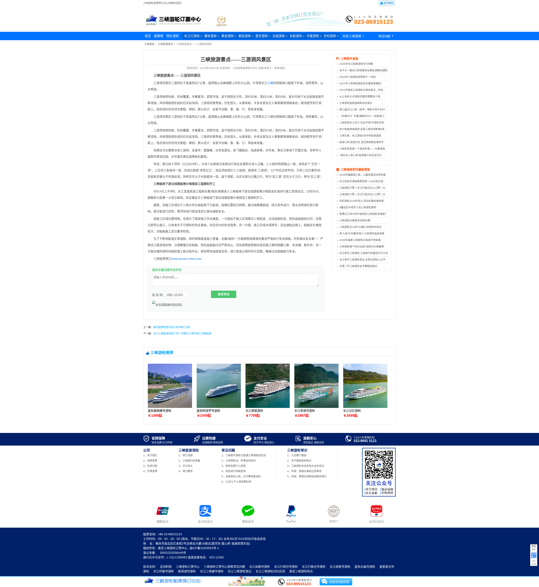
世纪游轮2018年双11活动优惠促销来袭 (361, 201)
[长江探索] (267, 407)
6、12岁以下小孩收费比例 (236, 481)
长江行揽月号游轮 (286, 566)
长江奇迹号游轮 (304, 410)
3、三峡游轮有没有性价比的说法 (305, 466)
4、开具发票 (150, 471)
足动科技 (166, 566)
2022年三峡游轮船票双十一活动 (357, 77)
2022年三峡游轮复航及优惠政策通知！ (361, 83)
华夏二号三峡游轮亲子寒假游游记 (358, 266)
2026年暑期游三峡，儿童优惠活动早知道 (362, 174)
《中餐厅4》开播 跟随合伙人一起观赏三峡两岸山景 (368, 116)
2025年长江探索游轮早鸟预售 (356, 64)
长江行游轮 (192, 36)
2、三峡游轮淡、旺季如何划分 (238, 460)
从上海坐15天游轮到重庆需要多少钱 (359, 96)
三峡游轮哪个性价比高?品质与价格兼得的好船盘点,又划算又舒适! (376, 246)
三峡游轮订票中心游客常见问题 (224, 566)
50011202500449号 (173, 552)
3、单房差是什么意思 (233, 466)
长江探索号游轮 (340, 566)
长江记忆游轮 (352, 410)
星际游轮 (244, 36)
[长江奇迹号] (316, 407)
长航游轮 (296, 36)
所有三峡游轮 (354, 36)
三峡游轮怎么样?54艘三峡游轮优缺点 (360, 227)
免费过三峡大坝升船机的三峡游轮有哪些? (362, 214)
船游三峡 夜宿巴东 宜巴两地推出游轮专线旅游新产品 (369, 142)
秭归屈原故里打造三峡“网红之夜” (171, 327)
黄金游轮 (227, 36)
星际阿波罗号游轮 (208, 410)
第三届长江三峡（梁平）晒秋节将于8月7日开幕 (366, 109)
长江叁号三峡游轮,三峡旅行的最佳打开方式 (363, 253)
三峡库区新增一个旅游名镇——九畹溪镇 (362, 148)
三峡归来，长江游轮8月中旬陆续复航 (360, 135)
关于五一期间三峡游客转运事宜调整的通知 (363, 70)
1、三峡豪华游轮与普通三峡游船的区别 (243, 455)
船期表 (158, 36)
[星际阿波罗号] (219, 407)
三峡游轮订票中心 (188, 566)
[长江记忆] (365, 407)
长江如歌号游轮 (259, 566)
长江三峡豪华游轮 (212, 571)
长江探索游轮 (254, 410)
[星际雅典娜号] (170, 407)
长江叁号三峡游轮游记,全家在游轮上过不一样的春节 (368, 259)
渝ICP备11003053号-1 (204, 548)
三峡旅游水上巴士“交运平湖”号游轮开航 (361, 122)
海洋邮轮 (387, 3)
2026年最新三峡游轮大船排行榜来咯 (360, 240)
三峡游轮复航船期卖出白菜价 (355, 103)
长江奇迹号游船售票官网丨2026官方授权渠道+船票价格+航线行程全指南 (380, 181)
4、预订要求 (186, 471)
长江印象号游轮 (163, 571)
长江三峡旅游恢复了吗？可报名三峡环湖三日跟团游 (182, 333)
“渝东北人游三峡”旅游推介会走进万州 (360, 155)
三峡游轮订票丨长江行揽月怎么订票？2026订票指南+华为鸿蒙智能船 (378, 194)
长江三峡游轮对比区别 (270, 571)
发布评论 (223, 294)
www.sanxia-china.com (186, 258)
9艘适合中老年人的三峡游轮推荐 (357, 207)
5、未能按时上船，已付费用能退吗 (241, 476)
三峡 (270, 83)
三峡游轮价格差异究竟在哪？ (355, 220)
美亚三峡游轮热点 (301, 571)
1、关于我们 (150, 455)
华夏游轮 (313, 36)
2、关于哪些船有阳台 (299, 460)
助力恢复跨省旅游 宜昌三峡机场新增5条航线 (364, 129)
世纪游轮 (330, 36)
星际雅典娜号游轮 (159, 410)
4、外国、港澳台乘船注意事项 (304, 471)
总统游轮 (278, 36)
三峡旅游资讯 (165, 44)
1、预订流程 (186, 455)
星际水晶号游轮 (365, 566)
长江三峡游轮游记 (239, 571)
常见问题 (386, 36)
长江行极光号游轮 (314, 566)
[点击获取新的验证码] (167, 305)
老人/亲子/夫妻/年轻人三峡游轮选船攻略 (361, 233)
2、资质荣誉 (150, 460)
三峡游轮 (149, 44)
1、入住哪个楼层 (296, 455)
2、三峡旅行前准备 (189, 460)
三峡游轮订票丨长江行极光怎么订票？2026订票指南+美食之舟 (374, 187)
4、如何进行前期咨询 (233, 471)
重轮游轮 (210, 36)
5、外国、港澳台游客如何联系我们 (307, 476)
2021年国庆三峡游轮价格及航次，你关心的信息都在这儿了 (372, 90)
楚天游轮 (261, 36)
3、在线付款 (150, 466)
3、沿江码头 (186, 466)
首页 (148, 36)
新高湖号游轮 (187, 571)
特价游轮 (172, 36)
